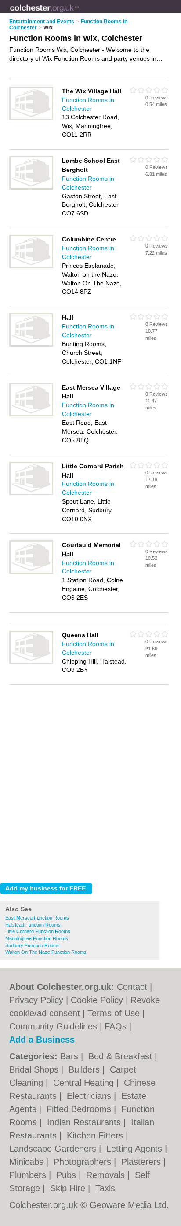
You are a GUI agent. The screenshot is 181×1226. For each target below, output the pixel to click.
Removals (106, 1175)
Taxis (105, 1188)
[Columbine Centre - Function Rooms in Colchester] (31, 266)
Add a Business (42, 1039)
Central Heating (84, 1082)
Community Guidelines (53, 1026)
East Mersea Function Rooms (37, 917)
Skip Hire (69, 1188)
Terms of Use (113, 1013)
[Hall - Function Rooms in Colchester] (31, 345)
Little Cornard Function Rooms (37, 931)
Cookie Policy (97, 1000)
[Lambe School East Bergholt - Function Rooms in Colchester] (31, 188)
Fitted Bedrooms (80, 1109)
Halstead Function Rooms (33, 924)
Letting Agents (135, 1148)
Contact (132, 987)
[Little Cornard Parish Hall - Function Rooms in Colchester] (31, 493)
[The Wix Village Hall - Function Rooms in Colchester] (31, 118)
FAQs (116, 1026)
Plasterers (142, 1162)
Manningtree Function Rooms (36, 938)
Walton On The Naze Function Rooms (46, 952)
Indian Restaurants (85, 1122)
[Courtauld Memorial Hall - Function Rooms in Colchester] (31, 572)
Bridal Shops (35, 1069)
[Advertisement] (90, 781)
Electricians (90, 1096)
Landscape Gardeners (54, 1148)
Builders (85, 1069)
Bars (70, 1056)
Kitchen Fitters (96, 1135)
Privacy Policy (36, 1000)
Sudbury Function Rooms (32, 945)
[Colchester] (79, 13)
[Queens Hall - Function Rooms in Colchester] (31, 662)
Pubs (67, 1175)
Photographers (84, 1162)
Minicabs (27, 1162)
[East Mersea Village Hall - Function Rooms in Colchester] (31, 415)
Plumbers (29, 1175)
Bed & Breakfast (121, 1056)
